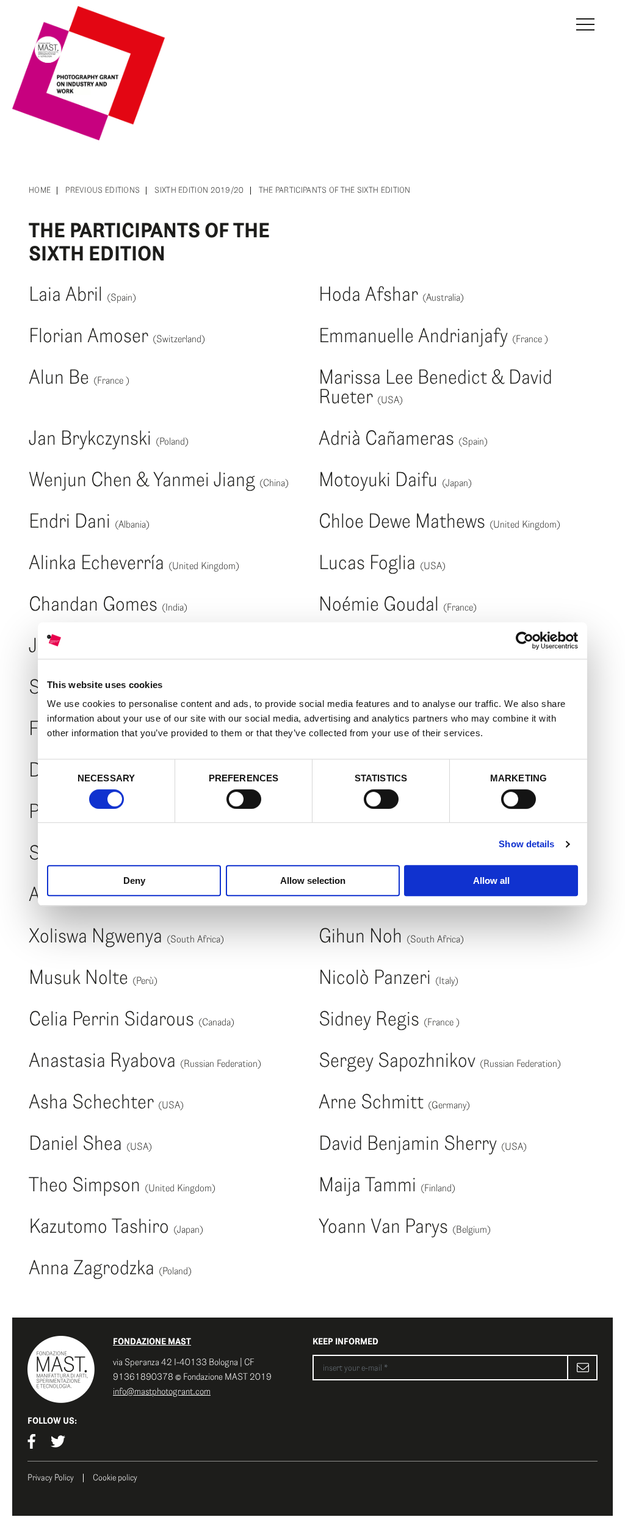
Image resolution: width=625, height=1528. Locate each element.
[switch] (243, 799)
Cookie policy (115, 1478)
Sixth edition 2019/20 (199, 191)
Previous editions (102, 191)
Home (40, 191)
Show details (526, 844)
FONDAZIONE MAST (152, 1341)
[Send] (582, 1367)
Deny (134, 880)
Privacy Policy (50, 1478)
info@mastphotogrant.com (162, 1391)
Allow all (491, 880)
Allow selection (312, 880)
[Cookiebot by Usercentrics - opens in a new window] (524, 640)
